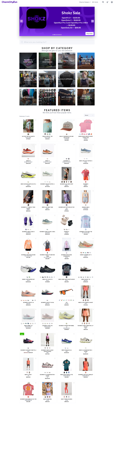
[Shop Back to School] (57, 21)
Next (92, 21)
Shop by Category (84, 2)
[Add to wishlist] (36, 120)
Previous (21, 21)
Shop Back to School (87, 33)
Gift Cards (95, 2)
